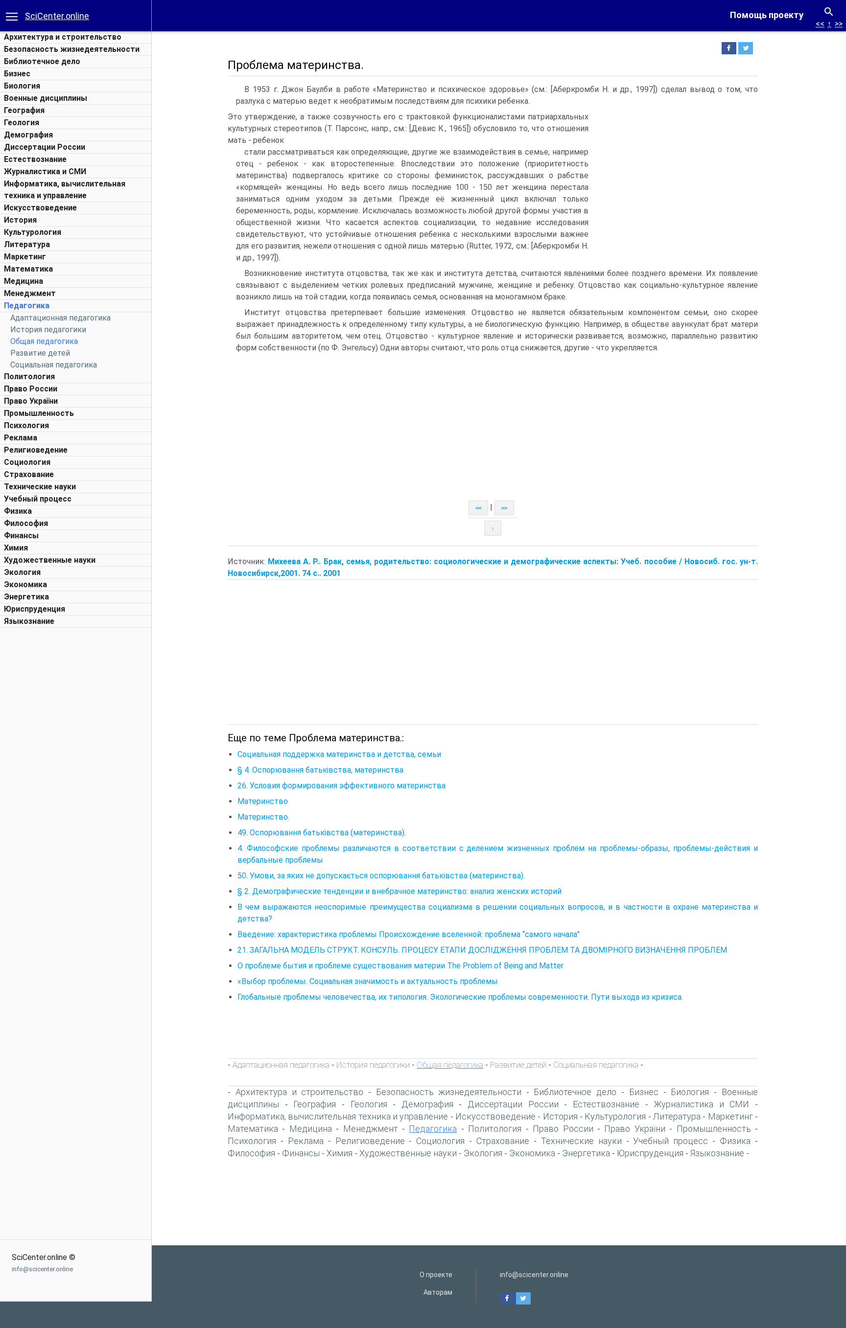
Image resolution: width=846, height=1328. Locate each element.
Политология (29, 376)
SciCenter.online (57, 16)
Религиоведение (36, 450)
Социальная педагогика (53, 364)
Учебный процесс (37, 499)
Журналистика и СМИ (45, 171)
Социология (27, 462)
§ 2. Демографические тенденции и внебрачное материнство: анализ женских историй (399, 891)
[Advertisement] (75, 779)
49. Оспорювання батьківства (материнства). (321, 832)
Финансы (21, 535)
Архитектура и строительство (62, 37)
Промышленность (39, 413)
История (20, 220)
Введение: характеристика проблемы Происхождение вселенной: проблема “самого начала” (408, 934)
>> (839, 23)
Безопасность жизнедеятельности (72, 49)
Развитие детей (40, 353)
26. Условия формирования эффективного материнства (341, 785)
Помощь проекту (766, 15)
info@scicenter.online (42, 1269)
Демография (28, 134)
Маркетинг (25, 256)
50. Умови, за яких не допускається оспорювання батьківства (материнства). (381, 875)
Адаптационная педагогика (60, 317)
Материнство (262, 801)
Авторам (437, 1292)
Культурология (32, 232)
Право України (31, 401)
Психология (26, 425)
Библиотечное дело (42, 61)
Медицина (23, 281)
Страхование (29, 474)
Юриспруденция (34, 609)
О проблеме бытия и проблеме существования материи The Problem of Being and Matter (400, 965)
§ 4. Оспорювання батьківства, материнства (320, 770)
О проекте (436, 1275)
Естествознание (35, 159)
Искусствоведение (40, 207)
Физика (18, 511)
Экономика (25, 584)
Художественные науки (49, 560)
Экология (22, 572)
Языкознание (29, 621)
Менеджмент (30, 293)
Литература (27, 244)
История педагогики (48, 329)
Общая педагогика (44, 341)
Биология (22, 86)
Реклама (20, 437)
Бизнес (17, 73)
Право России (30, 388)
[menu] (12, 15)
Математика (28, 269)
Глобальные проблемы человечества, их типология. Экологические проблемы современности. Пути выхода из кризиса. (460, 997)
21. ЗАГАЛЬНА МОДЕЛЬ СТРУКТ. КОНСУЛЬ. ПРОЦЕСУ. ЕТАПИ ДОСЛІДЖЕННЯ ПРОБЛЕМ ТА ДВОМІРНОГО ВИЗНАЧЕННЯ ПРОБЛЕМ (482, 950)
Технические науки (40, 486)
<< (820, 23)
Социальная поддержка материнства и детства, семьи (339, 754)
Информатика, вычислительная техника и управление (338, 1116)
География (24, 110)
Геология (21, 122)
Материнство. (263, 817)
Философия (26, 523)
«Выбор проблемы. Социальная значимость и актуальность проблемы (367, 981)
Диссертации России (44, 147)
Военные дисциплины (45, 98)
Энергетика (26, 596)
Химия (16, 547)
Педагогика (26, 305)
